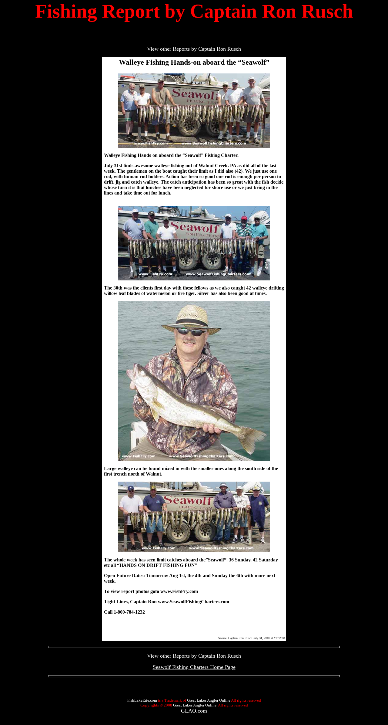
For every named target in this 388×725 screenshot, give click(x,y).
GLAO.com (194, 711)
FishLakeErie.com (142, 700)
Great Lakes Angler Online (208, 700)
